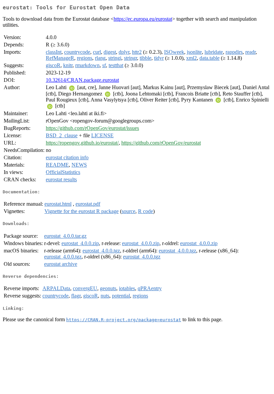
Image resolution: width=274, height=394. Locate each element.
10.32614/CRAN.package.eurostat (82, 80)
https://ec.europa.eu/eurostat (143, 19)
